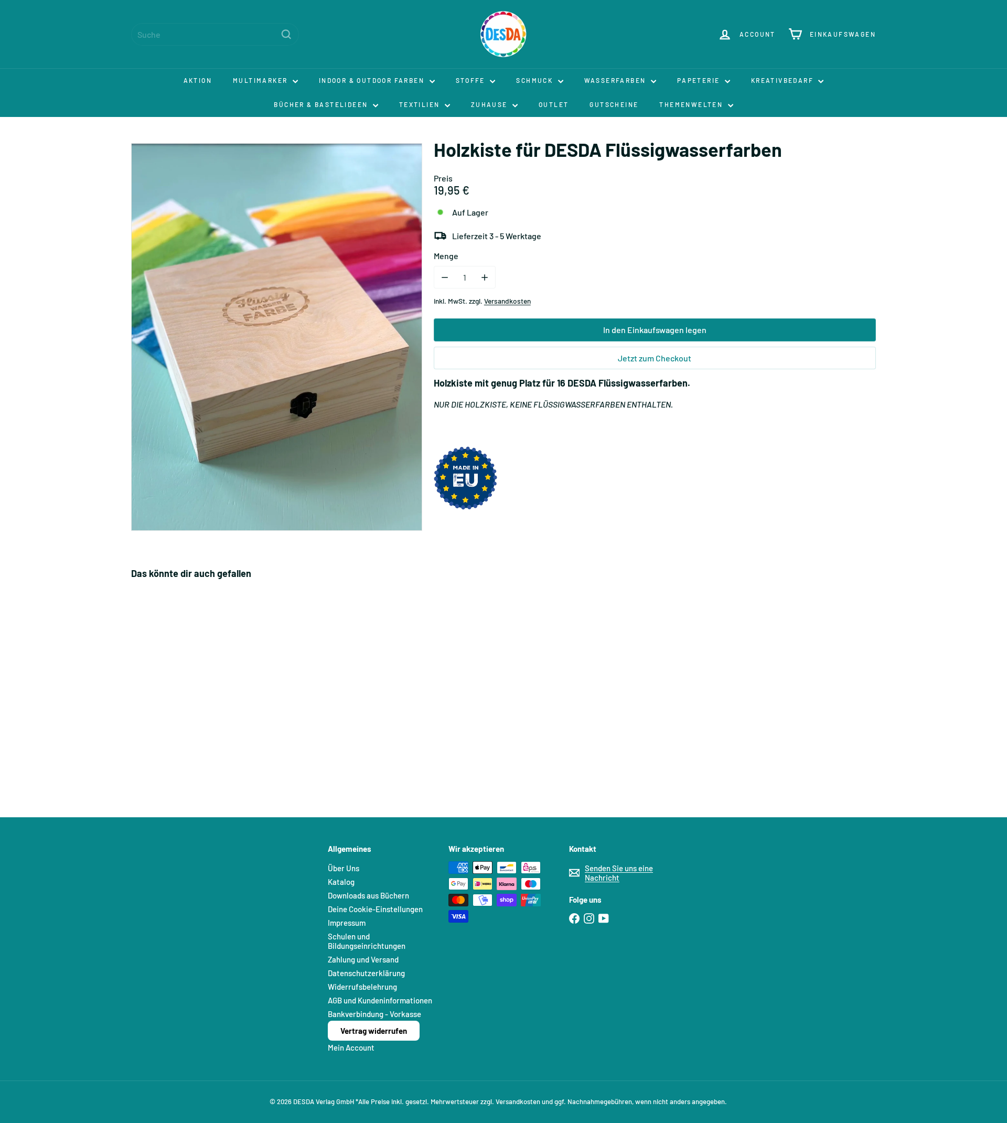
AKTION (198, 80)
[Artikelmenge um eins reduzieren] (445, 277)
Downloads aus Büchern (368, 895)
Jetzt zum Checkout (654, 358)
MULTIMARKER (261, 80)
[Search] (286, 34)
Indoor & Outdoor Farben (373, 80)
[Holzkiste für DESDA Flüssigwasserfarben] (188, 691)
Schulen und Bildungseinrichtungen (366, 941)
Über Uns (343, 868)
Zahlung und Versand (363, 959)
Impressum (347, 922)
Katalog (341, 881)
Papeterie (699, 80)
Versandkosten (507, 300)
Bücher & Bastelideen (322, 104)
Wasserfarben (616, 80)
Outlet (554, 104)
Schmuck (535, 80)
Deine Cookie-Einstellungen (375, 909)
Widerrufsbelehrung (362, 986)
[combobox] (215, 34)
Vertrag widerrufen (373, 1030)
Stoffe (472, 80)
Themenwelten (692, 104)
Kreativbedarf (783, 80)
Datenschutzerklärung (366, 973)
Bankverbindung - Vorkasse (374, 1014)
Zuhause (490, 104)
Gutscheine (614, 104)
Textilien (420, 104)
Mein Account (351, 1047)
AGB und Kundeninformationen (380, 1000)
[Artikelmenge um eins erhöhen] (484, 277)
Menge (446, 256)
